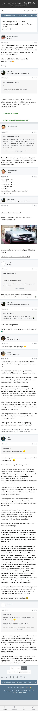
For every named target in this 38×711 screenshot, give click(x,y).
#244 (35, 177)
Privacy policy (20, 688)
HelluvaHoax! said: (8, 273)
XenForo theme (17, 692)
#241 (35, 42)
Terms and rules (11, 688)
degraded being (12, 126)
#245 (35, 205)
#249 (35, 359)
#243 (35, 132)
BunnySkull (6, 29)
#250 (35, 444)
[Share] (32, 42)
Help (27, 688)
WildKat (9, 352)
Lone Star (10, 263)
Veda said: (6, 614)
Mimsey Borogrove (12, 36)
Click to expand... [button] (19, 151)
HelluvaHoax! (11, 72)
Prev (18, 668)
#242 (35, 78)
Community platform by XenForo (19, 690)
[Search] (36, 10)
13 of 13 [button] (24, 668)
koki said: (6, 448)
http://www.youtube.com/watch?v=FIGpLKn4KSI (15, 257)
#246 (35, 269)
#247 (35, 309)
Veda (8, 437)
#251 (35, 610)
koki (8, 337)
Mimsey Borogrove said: (10, 82)
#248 (35, 343)
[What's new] (32, 10)
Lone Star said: (7, 313)
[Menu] (2, 10)
